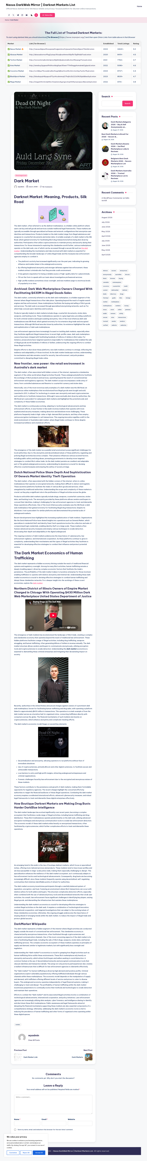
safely (121, 313)
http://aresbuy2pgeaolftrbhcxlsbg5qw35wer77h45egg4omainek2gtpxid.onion (62, 65)
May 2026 (106, 231)
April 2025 (106, 255)
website (114, 325)
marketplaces (107, 305)
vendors (122, 321)
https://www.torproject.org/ (72, 37)
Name (17, 1119)
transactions (122, 317)
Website (71, 1119)
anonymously (107, 274)
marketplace (115, 302)
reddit (105, 313)
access (114, 270)
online (120, 309)
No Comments (47, 187)
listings (128, 298)
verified (105, 325)
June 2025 (106, 245)
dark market (37, 583)
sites (112, 317)
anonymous (123, 270)
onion (112, 309)
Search (106, 96)
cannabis (106, 282)
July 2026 (106, 222)
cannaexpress (116, 282)
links (120, 298)
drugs (122, 294)
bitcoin (127, 274)
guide (114, 298)
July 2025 (106, 241)
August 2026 (107, 217)
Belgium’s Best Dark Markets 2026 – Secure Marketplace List (121, 161)
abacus (105, 270)
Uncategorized (21, 175)
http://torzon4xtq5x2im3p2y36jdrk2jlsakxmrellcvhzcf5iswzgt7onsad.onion (60, 60)
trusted (105, 321)
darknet (124, 290)
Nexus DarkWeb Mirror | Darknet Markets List (40, 5)
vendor (114, 321)
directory (113, 294)
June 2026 (106, 227)
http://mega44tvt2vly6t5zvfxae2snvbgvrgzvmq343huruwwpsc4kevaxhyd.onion (63, 82)
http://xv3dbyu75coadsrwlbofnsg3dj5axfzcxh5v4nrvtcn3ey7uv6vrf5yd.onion (61, 71)
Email (45, 1119)
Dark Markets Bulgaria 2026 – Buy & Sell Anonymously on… (121, 124)
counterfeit (116, 286)
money (126, 305)
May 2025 (106, 250)
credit (126, 286)
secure (105, 317)
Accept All (39, 1153)
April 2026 (106, 236)
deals (104, 294)
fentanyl (105, 298)
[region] (26, 1145)
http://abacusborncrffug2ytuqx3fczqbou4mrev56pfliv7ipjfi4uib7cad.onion (60, 54)
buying (121, 278)
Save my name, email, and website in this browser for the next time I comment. (45, 1130)
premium (127, 309)
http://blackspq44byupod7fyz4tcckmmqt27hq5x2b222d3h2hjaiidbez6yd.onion (62, 76)
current (105, 290)
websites (123, 325)
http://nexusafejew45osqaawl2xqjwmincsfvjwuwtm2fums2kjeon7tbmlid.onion (61, 49)
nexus (105, 309)
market (18, 1024)
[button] (47, 15)
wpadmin (33, 1035)
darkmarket (115, 290)
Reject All (26, 1153)
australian (118, 274)
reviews (113, 313)
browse (112, 278)
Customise (13, 1153)
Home (7, 20)
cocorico (106, 286)
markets (118, 305)
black (104, 278)
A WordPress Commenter (112, 198)
